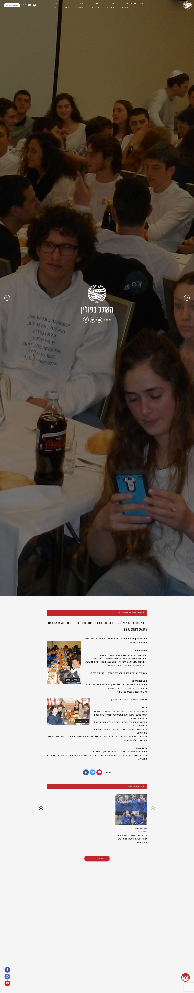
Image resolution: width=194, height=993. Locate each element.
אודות (133, 3)
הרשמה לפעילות (12, 5)
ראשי (141, 3)
